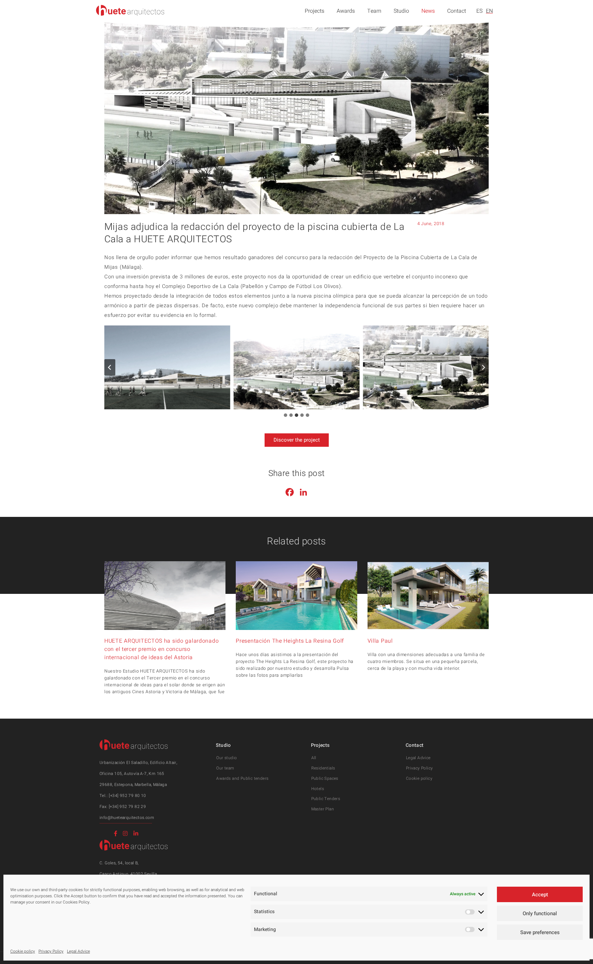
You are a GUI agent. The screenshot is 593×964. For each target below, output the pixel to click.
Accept (540, 894)
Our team (225, 768)
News (428, 11)
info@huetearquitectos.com (127, 818)
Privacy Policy (50, 951)
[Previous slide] (109, 367)
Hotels (317, 789)
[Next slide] (483, 367)
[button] (167, 367)
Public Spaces (324, 778)
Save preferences (540, 932)
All (313, 758)
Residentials (323, 768)
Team (374, 11)
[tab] (285, 415)
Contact (456, 11)
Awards (346, 11)
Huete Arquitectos (130, 10)
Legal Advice (78, 951)
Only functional (540, 913)
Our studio (226, 758)
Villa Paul (380, 641)
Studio (401, 11)
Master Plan (322, 809)
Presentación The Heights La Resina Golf (290, 641)
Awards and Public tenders (242, 778)
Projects (314, 11)
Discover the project (297, 440)
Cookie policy (22, 951)
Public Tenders (325, 799)
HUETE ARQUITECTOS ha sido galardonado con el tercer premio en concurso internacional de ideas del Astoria (161, 649)
